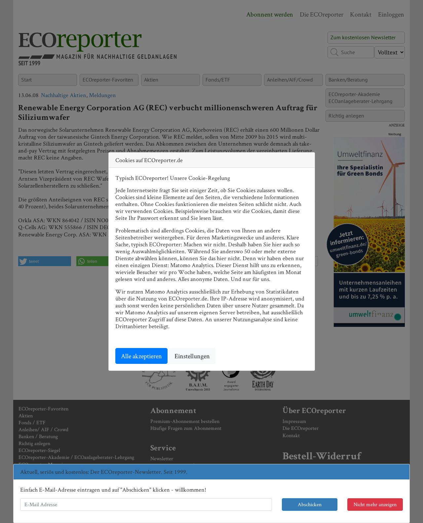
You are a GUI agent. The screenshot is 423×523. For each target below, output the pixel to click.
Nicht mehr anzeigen (375, 504)
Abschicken (310, 504)
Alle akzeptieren (141, 356)
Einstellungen (192, 356)
